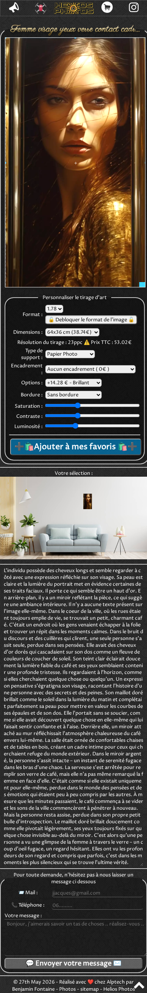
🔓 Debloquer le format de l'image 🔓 (91, 319)
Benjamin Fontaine (33, 989)
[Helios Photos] (73, 8)
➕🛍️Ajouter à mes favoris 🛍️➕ (75, 447)
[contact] (13, 8)
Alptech (116, 982)
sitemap (89, 989)
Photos (67, 989)
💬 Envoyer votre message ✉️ (73, 963)
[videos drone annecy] (40, 8)
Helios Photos (119, 989)
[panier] (107, 8)
